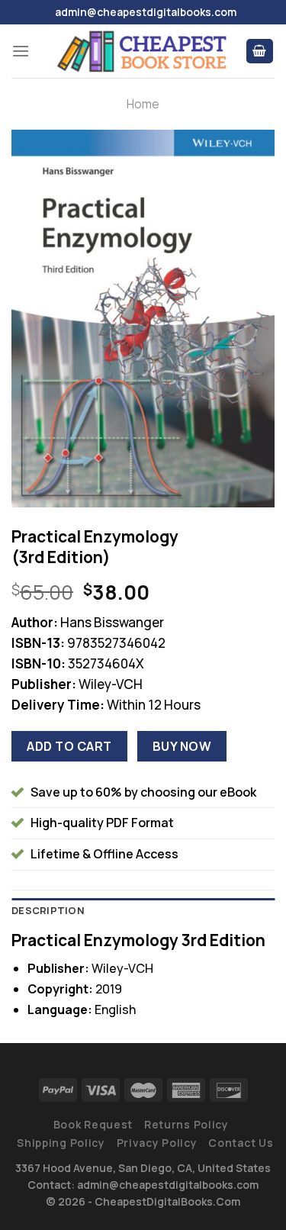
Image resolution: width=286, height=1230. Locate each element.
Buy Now (182, 746)
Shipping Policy (61, 1142)
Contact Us (240, 1142)
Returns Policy (186, 1124)
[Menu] (20, 50)
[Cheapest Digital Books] (142, 51)
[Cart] (260, 51)
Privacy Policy (157, 1142)
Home (143, 103)
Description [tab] (48, 910)
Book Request (93, 1124)
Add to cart (69, 746)
